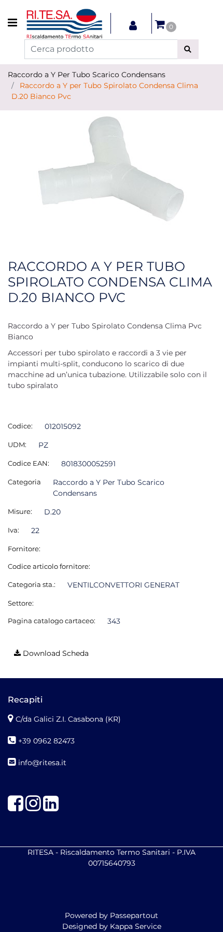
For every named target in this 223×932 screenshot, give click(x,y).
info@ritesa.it (42, 762)
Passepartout (134, 915)
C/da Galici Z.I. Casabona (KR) (68, 719)
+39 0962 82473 (46, 740)
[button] (188, 49)
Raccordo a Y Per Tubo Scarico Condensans (86, 74)
